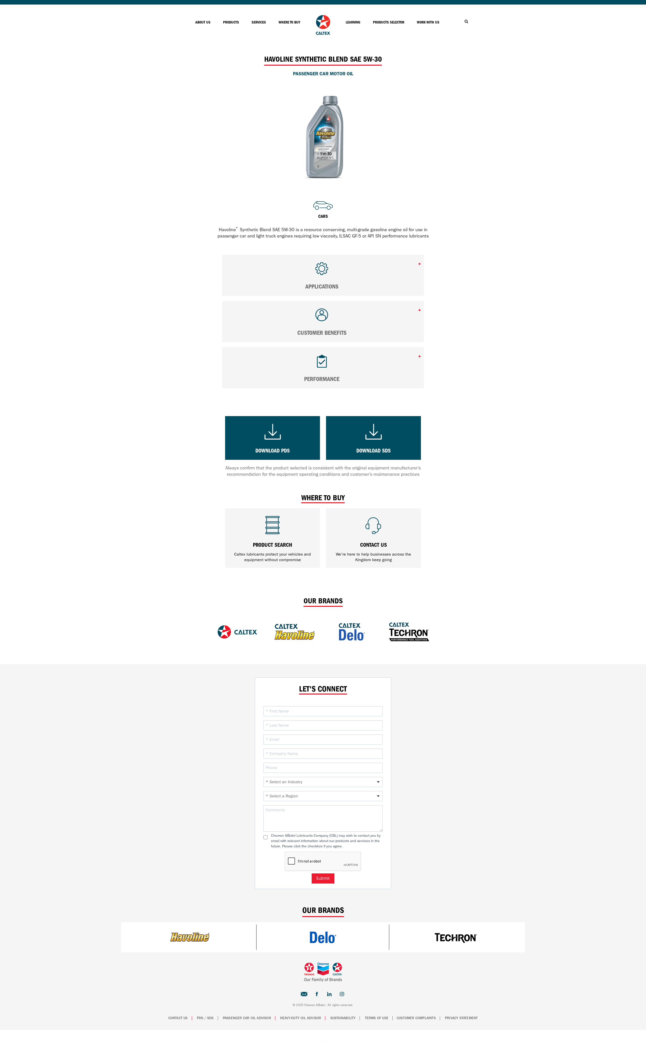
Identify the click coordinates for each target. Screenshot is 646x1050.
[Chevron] (323, 33)
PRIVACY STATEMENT (461, 1018)
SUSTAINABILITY (343, 1018)
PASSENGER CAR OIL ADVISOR (247, 1018)
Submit (323, 878)
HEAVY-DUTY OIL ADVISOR (300, 1018)
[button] (323, 271)
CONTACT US (178, 1018)
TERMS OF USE (376, 1018)
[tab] (323, 275)
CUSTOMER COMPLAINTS (416, 1018)
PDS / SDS (205, 1018)
